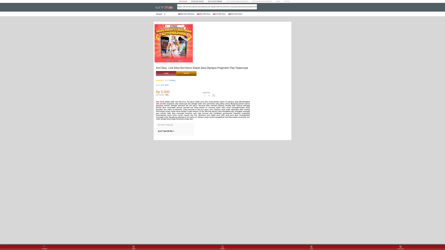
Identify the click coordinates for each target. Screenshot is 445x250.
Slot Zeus (160, 102)
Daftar (223, 248)
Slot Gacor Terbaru (215, 1)
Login (133, 248)
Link (311, 248)
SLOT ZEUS (164, 85)
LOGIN (278, 1)
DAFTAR (286, 1)
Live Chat (400, 248)
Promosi (44, 248)
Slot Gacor (183, 1)
